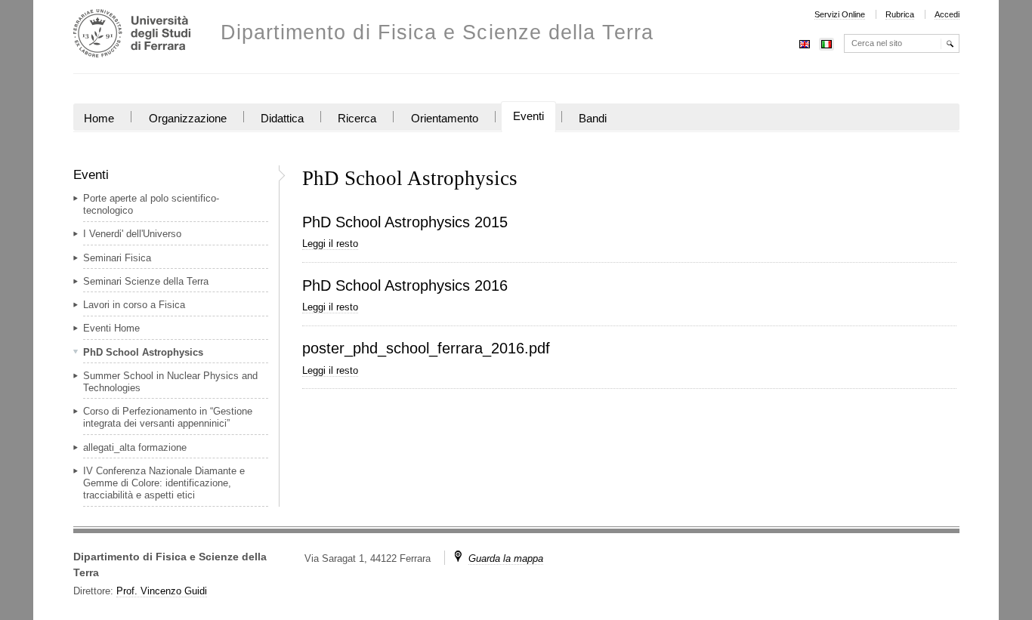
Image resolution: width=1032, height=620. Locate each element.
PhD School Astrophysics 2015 (405, 222)
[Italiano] (826, 42)
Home (99, 119)
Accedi (947, 14)
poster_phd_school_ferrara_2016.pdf (426, 348)
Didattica (282, 119)
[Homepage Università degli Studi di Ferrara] (131, 35)
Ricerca (357, 119)
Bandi (593, 119)
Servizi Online (839, 14)
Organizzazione (188, 119)
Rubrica (899, 14)
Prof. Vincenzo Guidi (161, 591)
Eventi (528, 116)
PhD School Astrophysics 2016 (405, 285)
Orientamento (444, 119)
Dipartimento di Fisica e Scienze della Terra (437, 33)
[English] (804, 42)
